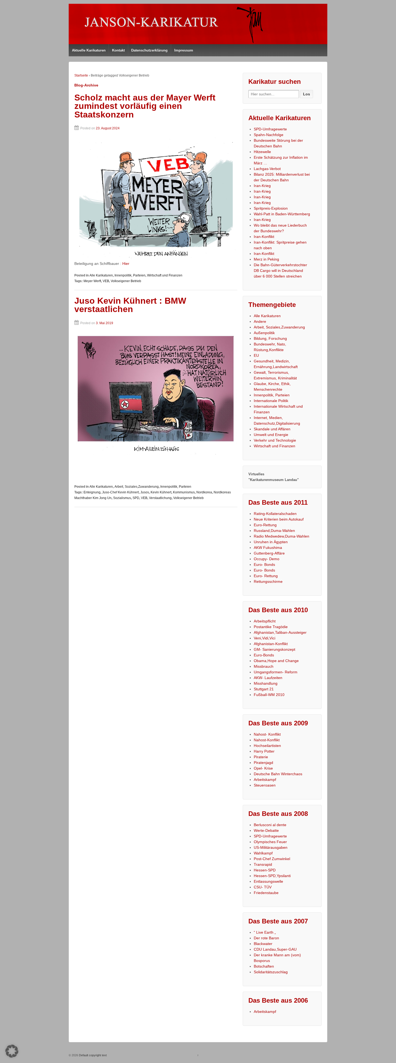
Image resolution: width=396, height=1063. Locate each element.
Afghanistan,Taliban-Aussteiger (280, 632)
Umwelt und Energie (271, 434)
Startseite (81, 75)
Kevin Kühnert (161, 492)
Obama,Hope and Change (276, 661)
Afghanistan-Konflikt (271, 644)
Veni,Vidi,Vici (264, 638)
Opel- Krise (263, 768)
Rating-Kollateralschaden (275, 513)
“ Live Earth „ (265, 932)
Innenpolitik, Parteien (129, 275)
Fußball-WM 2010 (269, 694)
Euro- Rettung (266, 576)
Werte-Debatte (266, 830)
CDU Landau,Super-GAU (275, 949)
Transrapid (263, 864)
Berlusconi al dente (270, 825)
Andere (260, 321)
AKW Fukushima (268, 547)
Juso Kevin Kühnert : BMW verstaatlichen (130, 305)
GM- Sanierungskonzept (274, 649)
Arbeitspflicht (265, 621)
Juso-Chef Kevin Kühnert (120, 492)
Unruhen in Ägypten (271, 542)
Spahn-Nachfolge (268, 135)
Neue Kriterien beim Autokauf (279, 519)
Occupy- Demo (266, 559)
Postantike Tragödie (271, 627)
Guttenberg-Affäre (269, 553)
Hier (125, 263)
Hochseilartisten (267, 745)
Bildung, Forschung (270, 338)
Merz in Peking (266, 259)
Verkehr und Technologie (275, 440)
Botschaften (264, 966)
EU (256, 355)
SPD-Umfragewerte (270, 129)
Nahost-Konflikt (267, 740)
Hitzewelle (262, 152)
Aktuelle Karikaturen (89, 50)
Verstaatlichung (160, 498)
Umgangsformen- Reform (275, 672)
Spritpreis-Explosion (271, 208)
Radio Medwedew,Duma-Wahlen (281, 536)
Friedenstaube (266, 893)
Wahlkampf (263, 853)
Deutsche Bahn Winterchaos (278, 774)
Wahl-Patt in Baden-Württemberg (282, 214)
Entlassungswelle (268, 881)
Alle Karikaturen (101, 275)
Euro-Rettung (265, 525)
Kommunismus (184, 492)
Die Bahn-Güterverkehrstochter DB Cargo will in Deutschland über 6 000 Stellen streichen (280, 270)
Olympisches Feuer (270, 842)
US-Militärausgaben (270, 847)
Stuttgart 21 (264, 689)
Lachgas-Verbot (267, 169)
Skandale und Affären (272, 429)
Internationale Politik (271, 401)
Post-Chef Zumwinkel (272, 859)
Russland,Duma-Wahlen (274, 530)
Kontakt (118, 50)
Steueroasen (265, 785)
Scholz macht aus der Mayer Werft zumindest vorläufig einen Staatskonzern (145, 106)
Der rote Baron (266, 938)
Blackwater (263, 943)
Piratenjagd (263, 762)
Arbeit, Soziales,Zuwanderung (136, 487)
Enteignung (92, 492)
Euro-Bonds (264, 655)
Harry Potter (264, 751)
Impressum (183, 50)
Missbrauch (263, 666)
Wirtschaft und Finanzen (164, 275)
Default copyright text (92, 1055)
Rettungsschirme (268, 581)
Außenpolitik (264, 333)
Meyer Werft (92, 281)
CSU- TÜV (263, 887)
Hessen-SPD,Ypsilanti (272, 876)
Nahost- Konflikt (267, 734)
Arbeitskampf (265, 779)
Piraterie (261, 757)
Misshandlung (265, 683)
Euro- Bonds (264, 564)
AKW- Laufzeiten (268, 678)
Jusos (144, 492)
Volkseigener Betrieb (126, 281)
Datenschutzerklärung (149, 50)
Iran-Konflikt (264, 236)
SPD (136, 498)
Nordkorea (204, 492)
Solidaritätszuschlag (271, 972)
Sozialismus (122, 498)
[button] (12, 1051)
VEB (106, 281)
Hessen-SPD (265, 870)
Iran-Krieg (262, 185)
